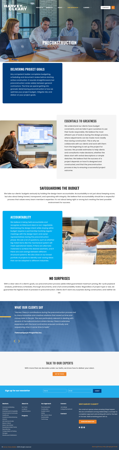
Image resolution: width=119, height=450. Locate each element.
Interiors (4, 419)
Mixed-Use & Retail (7, 425)
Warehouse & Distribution (9, 435)
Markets (49, 7)
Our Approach (73, 7)
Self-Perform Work (46, 415)
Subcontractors (26, 411)
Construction (44, 409)
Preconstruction (45, 407)
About (60, 7)
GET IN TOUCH (59, 374)
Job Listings (64, 407)
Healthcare (5, 415)
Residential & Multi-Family (9, 427)
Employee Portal (112, 447)
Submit (97, 391)
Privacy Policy (102, 447)
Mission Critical (6, 423)
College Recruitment (66, 409)
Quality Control (45, 411)
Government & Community (10, 413)
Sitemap (94, 447)
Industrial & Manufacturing (9, 417)
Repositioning (6, 429)
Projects (39, 7)
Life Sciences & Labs (8, 421)
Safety (43, 413)
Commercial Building (8, 407)
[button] (113, 7)
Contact (105, 7)
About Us (25, 404)
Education (5, 409)
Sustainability (45, 417)
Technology (44, 419)
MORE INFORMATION (87, 421)
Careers (86, 7)
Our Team (24, 407)
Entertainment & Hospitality (10, 411)
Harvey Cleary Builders (10, 447)
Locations (24, 409)
